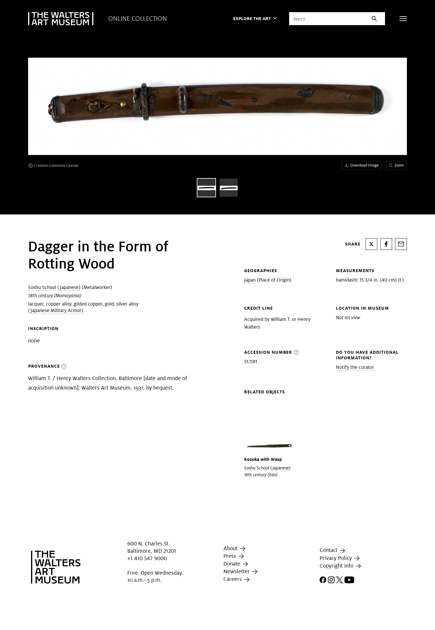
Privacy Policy (336, 558)
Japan (250, 280)
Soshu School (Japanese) (54, 287)
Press (230, 556)
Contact (329, 550)
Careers (233, 579)
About (231, 548)
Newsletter (237, 571)
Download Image (364, 165)
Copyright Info (337, 565)
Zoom (399, 165)
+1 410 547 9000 (147, 558)
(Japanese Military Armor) (55, 310)
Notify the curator (355, 367)
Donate (232, 563)
